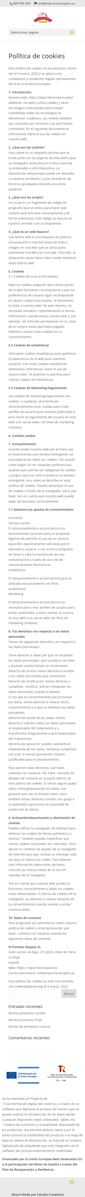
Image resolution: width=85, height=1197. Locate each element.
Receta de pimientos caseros (29, 1026)
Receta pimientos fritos (25, 1020)
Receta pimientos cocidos (27, 1013)
